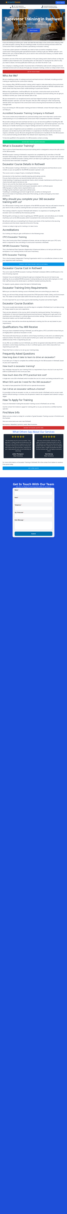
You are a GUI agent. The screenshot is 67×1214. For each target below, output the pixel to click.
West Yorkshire (32, 424)
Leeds (25, 424)
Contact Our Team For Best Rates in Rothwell (33, 264)
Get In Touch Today (34, 71)
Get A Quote (33, 30)
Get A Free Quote (33, 468)
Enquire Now (33, 473)
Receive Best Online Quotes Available (33, 142)
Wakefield (14, 424)
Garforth (20, 424)
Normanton (6, 424)
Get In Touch (60, 2)
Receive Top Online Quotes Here (33, 428)
